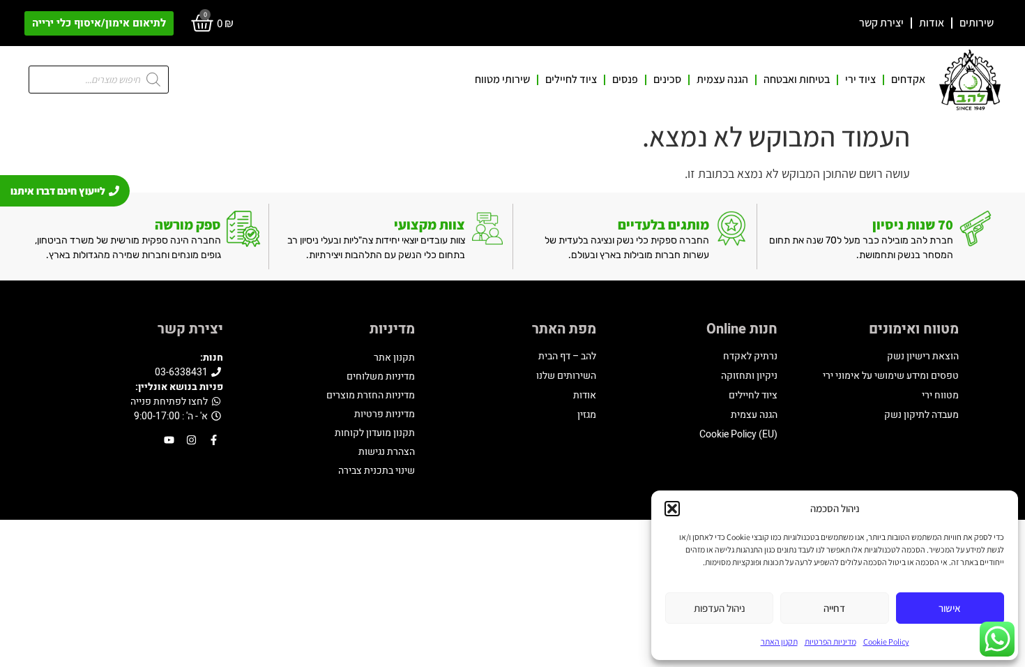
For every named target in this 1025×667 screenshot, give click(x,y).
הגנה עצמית (722, 80)
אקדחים (908, 80)
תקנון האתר (779, 641)
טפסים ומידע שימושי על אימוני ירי (891, 375)
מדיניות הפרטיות (830, 641)
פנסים (625, 80)
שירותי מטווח (502, 80)
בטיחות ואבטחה (797, 80)
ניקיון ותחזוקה (749, 375)
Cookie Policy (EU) (738, 434)
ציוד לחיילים (571, 80)
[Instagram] (191, 439)
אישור (950, 608)
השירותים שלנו (566, 375)
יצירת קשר (881, 22)
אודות (931, 22)
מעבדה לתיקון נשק (921, 414)
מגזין (586, 414)
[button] (672, 509)
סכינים (667, 80)
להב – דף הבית (567, 356)
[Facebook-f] (213, 439)
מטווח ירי (940, 395)
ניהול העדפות (719, 608)
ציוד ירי (860, 80)
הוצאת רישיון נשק (923, 356)
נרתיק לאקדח (750, 356)
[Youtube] (169, 439)
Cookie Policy (886, 641)
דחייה (834, 608)
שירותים (976, 22)
